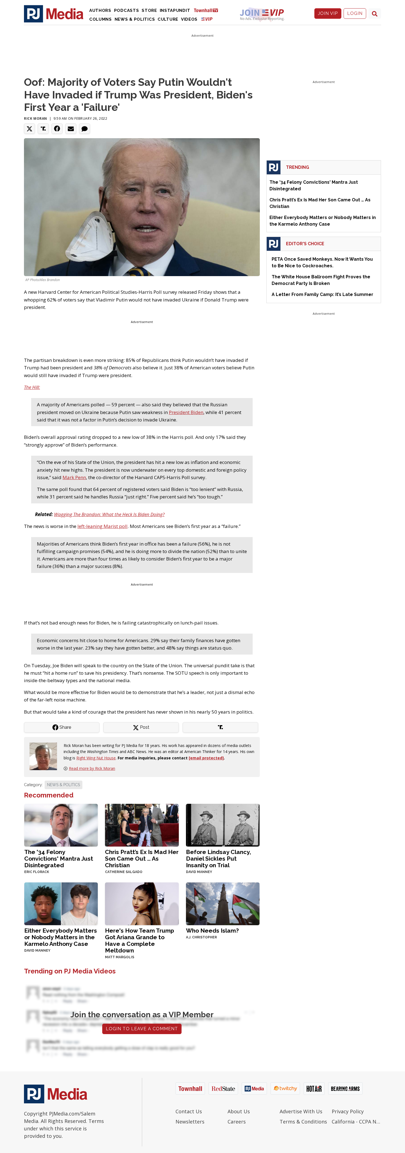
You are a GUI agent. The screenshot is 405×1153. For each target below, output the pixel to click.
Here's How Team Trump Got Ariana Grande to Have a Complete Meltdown (139, 940)
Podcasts (126, 10)
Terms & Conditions (303, 1121)
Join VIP (328, 13)
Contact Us (188, 1111)
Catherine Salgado (123, 872)
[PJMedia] (53, 13)
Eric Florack (36, 872)
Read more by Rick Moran (92, 768)
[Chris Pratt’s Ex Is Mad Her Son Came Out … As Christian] (142, 824)
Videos (189, 19)
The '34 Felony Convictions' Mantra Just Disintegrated (58, 858)
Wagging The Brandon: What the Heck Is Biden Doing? (109, 514)
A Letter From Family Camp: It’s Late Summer (322, 294)
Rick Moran (35, 118)
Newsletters (189, 1121)
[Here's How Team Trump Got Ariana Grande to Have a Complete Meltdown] (142, 903)
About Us (239, 1111)
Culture (168, 19)
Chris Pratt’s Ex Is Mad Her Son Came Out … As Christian (142, 858)
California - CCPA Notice (356, 1121)
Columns (100, 19)
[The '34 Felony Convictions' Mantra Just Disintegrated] (61, 824)
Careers (237, 1121)
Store (149, 10)
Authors (100, 10)
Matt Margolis (119, 957)
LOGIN (355, 13)
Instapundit (175, 10)
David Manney (199, 872)
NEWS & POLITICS (63, 785)
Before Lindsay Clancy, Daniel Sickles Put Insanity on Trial (218, 858)
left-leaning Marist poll (102, 526)
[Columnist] (45, 756)
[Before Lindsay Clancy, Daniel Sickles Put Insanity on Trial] (223, 824)
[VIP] (207, 19)
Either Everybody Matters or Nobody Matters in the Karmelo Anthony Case (60, 937)
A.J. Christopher (201, 937)
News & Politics (135, 19)
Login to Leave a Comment (142, 1028)
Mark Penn (74, 477)
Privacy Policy (348, 1111)
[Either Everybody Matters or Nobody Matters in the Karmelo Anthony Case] (61, 903)
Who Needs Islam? (212, 930)
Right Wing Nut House (96, 757)
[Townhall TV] (208, 10)
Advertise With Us (301, 1111)
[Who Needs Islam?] (223, 903)
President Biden (186, 412)
